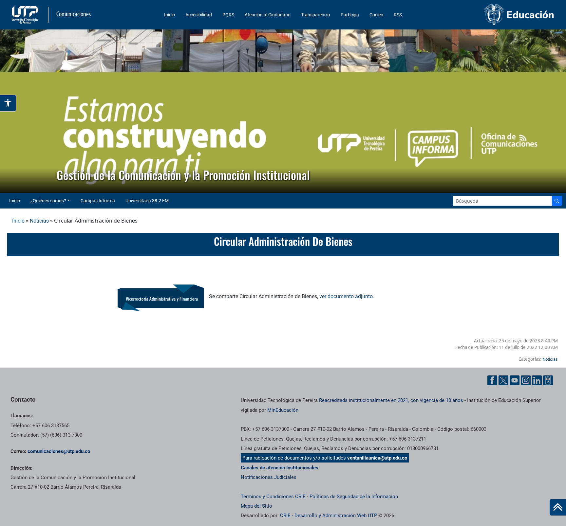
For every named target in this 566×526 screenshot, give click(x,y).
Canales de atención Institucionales (279, 468)
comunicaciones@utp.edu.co (59, 451)
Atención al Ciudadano (268, 14)
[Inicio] (558, 507)
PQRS (228, 14)
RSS (398, 14)
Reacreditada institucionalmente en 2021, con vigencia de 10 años (391, 400)
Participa (350, 14)
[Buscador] (557, 201)
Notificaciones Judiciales (268, 477)
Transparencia (315, 14)
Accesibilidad (198, 14)
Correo (376, 14)
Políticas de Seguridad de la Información (354, 496)
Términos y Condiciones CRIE (273, 496)
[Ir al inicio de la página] (558, 507)
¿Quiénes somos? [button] (48, 200)
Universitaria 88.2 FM (147, 200)
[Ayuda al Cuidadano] (548, 380)
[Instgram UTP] (526, 380)
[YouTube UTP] (514, 380)
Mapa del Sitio (256, 506)
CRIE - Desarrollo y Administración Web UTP (328, 515)
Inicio (169, 14)
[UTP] (26, 15)
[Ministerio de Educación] (492, 14)
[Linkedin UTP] (537, 380)
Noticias (39, 221)
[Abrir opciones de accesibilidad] (8, 103)
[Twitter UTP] (503, 380)
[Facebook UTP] (492, 380)
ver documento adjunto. (346, 296)
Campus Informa (98, 200)
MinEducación (282, 410)
